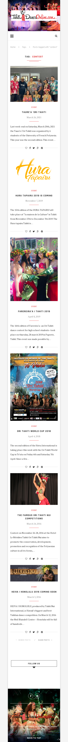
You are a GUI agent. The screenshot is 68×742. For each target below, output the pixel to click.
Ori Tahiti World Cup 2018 (34, 431)
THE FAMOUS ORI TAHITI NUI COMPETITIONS (34, 517)
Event (34, 107)
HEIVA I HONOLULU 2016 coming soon (34, 592)
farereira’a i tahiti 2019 (34, 311)
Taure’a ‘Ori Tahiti (34, 112)
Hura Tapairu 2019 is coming (34, 195)
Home (12, 47)
